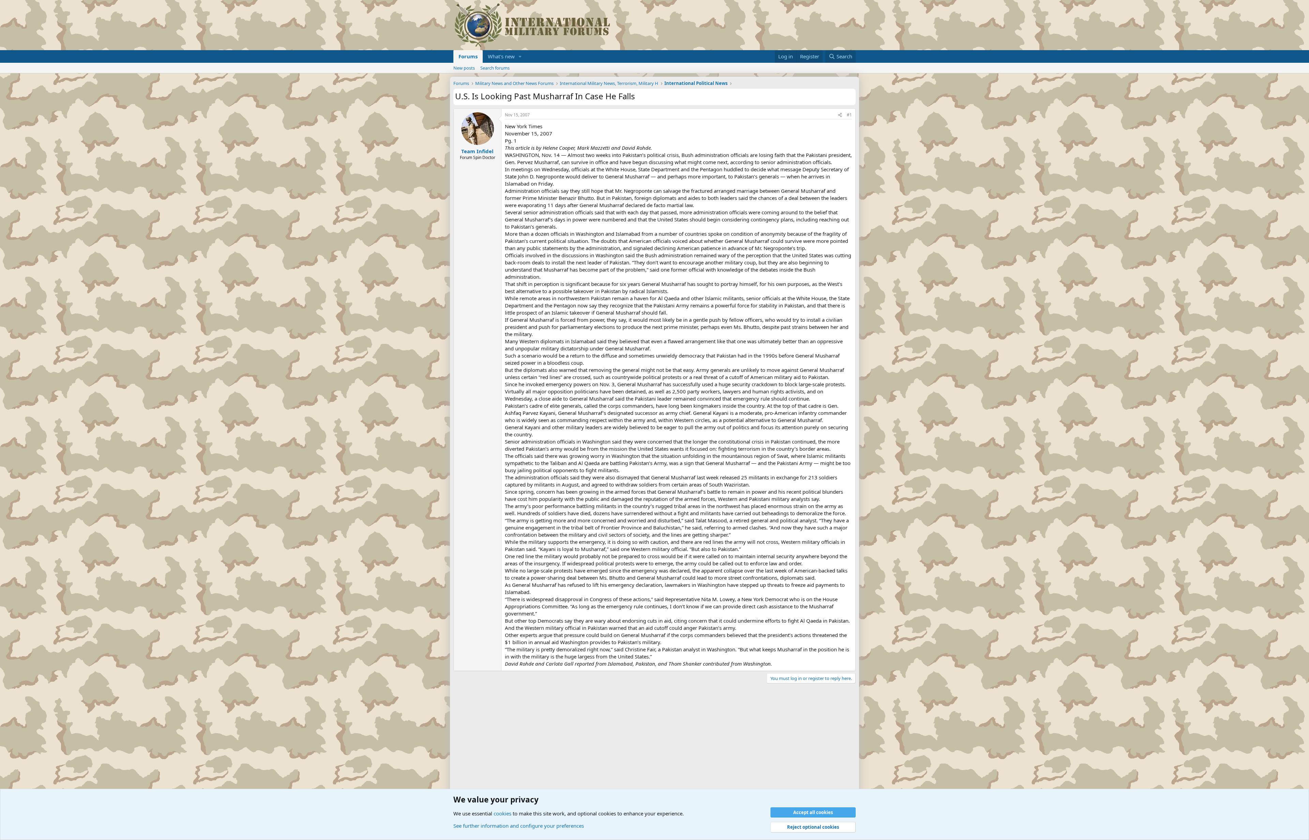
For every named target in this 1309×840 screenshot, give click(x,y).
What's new (501, 56)
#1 (849, 115)
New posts (464, 68)
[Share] (840, 115)
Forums (468, 56)
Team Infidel (477, 151)
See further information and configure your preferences (518, 825)
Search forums (495, 68)
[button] (520, 56)
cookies (502, 813)
